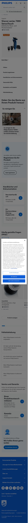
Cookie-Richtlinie (13, 268)
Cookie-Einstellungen (13, 273)
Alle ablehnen (13, 277)
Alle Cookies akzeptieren (13, 281)
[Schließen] (24, 240)
